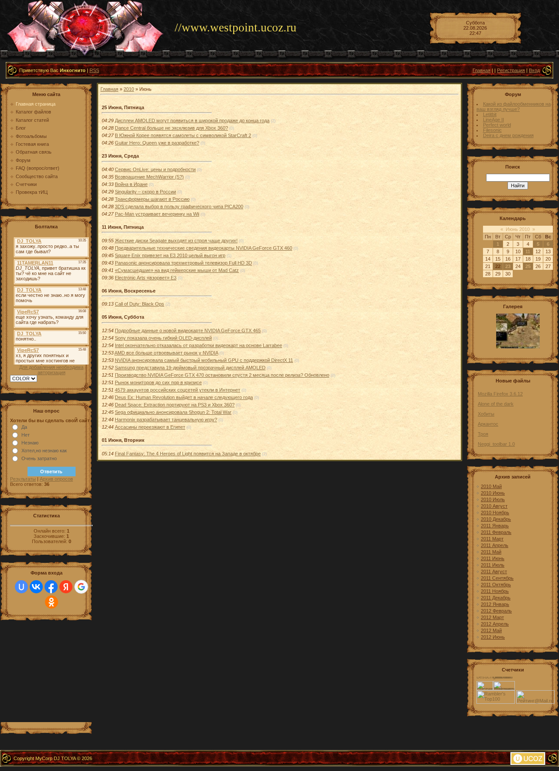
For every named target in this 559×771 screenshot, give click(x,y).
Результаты (23, 479)
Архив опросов (56, 479)
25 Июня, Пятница (123, 107)
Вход (534, 70)
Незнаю (29, 442)
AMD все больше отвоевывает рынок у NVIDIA (166, 352)
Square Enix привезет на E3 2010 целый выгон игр (170, 255)
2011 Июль (492, 565)
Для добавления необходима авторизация (51, 370)
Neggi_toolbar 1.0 (496, 444)
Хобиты (486, 413)
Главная (481, 70)
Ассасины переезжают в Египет (150, 427)
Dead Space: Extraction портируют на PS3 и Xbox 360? (175, 404)
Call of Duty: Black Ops (139, 303)
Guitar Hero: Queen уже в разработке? (157, 142)
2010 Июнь (493, 493)
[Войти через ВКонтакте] (36, 586)
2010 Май (491, 486)
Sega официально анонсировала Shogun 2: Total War (173, 412)
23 (508, 266)
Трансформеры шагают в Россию (152, 199)
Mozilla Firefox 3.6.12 (500, 393)
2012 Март (492, 617)
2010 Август (494, 506)
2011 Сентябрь (497, 578)
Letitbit (490, 114)
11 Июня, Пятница (123, 227)
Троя (483, 434)
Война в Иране (131, 184)
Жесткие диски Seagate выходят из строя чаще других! (176, 240)
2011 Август (494, 571)
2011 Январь (495, 525)
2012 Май (491, 630)
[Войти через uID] (21, 586)
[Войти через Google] (81, 587)
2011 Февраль (496, 532)
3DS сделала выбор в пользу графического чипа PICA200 (179, 206)
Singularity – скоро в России (145, 191)
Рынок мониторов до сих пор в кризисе (158, 382)
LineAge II (493, 119)
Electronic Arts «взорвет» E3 (145, 277)
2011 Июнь (492, 558)
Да (24, 427)
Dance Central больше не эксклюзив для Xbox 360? (171, 128)
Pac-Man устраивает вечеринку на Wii (157, 214)
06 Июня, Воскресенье (128, 290)
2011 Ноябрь (495, 591)
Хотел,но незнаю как (44, 450)
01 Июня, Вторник (123, 440)
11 (527, 251)
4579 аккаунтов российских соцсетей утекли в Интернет (177, 389)
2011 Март (492, 538)
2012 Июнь (493, 637)
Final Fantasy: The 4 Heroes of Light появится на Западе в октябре (188, 453)
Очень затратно (39, 458)
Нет (25, 434)
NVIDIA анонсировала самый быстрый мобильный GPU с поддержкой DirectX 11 (204, 360)
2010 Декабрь (496, 519)
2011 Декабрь (496, 597)
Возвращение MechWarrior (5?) (149, 176)
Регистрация (511, 70)
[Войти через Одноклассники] (51, 602)
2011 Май (491, 551)
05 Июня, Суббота (123, 317)
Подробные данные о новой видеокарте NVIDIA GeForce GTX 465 (188, 330)
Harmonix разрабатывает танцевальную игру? (166, 419)
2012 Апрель (495, 623)
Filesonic (492, 130)
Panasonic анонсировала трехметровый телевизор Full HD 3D (183, 262)
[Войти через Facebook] (51, 586)
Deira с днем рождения (508, 135)
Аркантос (488, 424)
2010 (129, 89)
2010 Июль (493, 499)
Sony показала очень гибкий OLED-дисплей (163, 338)
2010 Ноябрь (495, 512)
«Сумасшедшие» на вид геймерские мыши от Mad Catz (177, 270)
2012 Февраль (496, 610)
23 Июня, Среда (120, 155)
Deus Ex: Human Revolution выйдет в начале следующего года (184, 397)
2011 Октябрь (496, 584)
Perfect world (497, 124)
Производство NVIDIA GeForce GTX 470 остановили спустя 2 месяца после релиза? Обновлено (222, 375)
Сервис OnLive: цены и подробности (155, 169)
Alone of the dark (496, 403)
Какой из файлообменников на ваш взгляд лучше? (513, 106)
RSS (94, 70)
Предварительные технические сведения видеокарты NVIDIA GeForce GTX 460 (203, 248)
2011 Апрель (494, 545)
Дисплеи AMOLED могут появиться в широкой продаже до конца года (192, 120)
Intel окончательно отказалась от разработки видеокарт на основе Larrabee (198, 345)
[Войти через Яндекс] (65, 586)
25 (528, 266)
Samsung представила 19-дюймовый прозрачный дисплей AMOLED (190, 367)
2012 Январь (495, 604)
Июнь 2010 (518, 229)
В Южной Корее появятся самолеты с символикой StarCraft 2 (183, 135)
